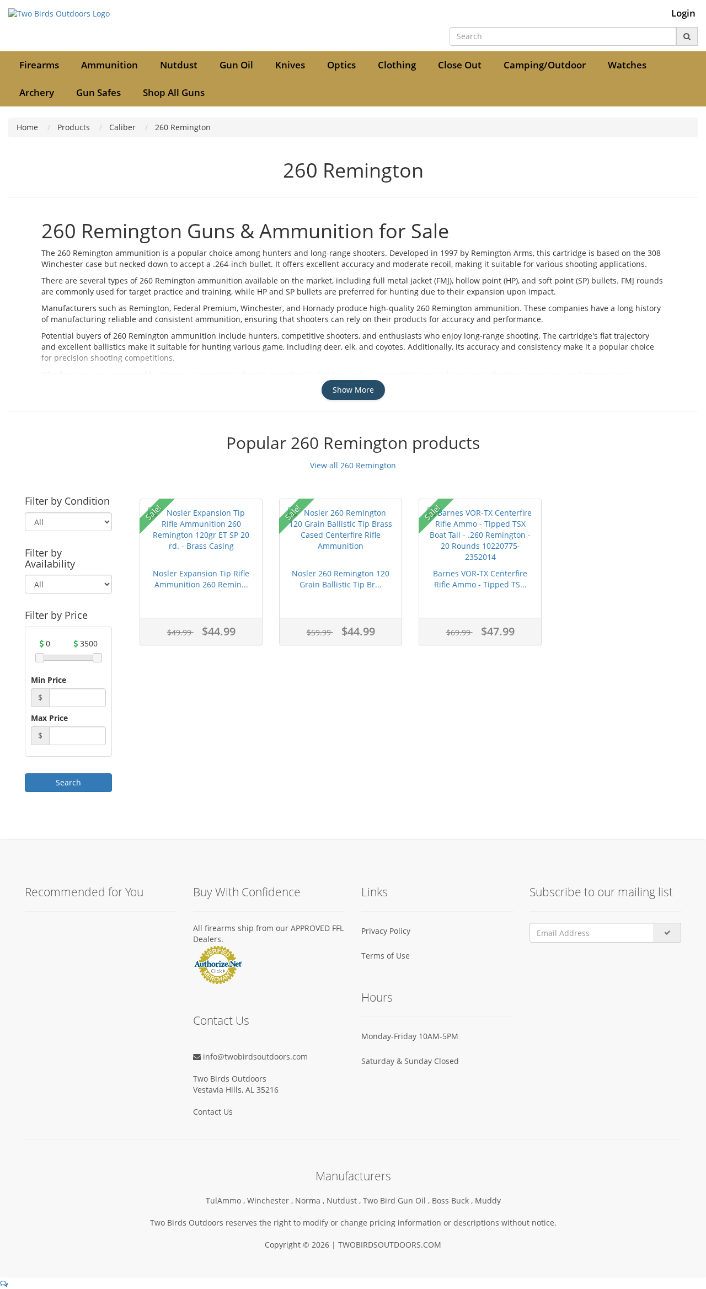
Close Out (460, 64)
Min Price (48, 680)
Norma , (311, 1200)
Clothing (397, 64)
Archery (36, 92)
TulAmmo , (226, 1200)
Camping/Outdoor (545, 64)
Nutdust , (345, 1200)
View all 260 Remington (353, 465)
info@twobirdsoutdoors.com (254, 1056)
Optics (341, 64)
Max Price (49, 718)
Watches (627, 64)
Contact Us (213, 1111)
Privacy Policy (385, 931)
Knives (290, 64)
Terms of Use (385, 955)
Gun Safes (98, 92)
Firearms (39, 64)
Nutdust (178, 64)
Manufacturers (353, 1176)
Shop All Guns (174, 92)
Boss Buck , (453, 1200)
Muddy (488, 1200)
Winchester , (271, 1200)
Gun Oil (236, 64)
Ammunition (109, 64)
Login (683, 13)
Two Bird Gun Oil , (397, 1200)
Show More (353, 389)
